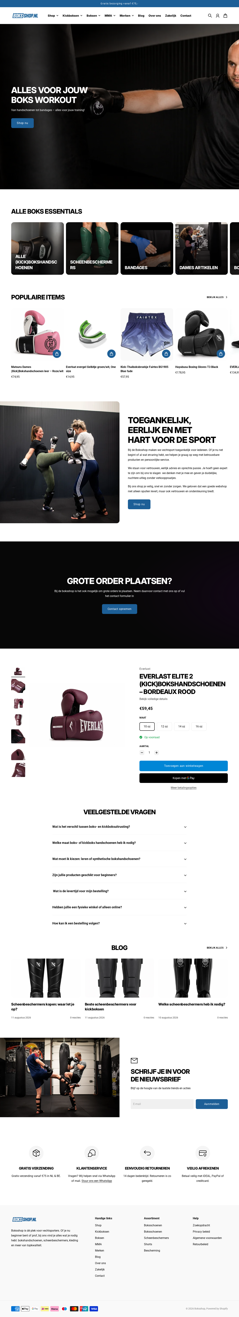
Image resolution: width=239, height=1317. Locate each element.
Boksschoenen (153, 1225)
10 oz (147, 726)
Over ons (100, 1263)
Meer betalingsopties (183, 787)
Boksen (99, 1238)
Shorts (148, 1244)
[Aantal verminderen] (141, 752)
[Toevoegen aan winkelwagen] (57, 354)
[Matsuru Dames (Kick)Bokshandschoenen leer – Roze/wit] (37, 334)
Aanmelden (211, 1104)
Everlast (144, 668)
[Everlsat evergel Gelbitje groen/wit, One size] (92, 334)
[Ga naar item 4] (18, 720)
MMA (98, 1244)
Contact (100, 1275)
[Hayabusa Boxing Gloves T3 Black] (201, 334)
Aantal (144, 746)
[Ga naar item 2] (18, 686)
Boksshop (199, 1308)
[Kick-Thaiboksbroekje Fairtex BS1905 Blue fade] (147, 334)
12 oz (164, 726)
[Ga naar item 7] (18, 770)
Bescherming (152, 1250)
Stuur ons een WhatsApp (97, 1181)
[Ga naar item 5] (18, 736)
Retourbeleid (200, 1244)
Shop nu (22, 123)
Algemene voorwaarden (207, 1238)
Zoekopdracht (201, 1225)
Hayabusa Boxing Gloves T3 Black (196, 367)
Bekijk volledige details (153, 699)
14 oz (181, 726)
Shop (98, 1225)
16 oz (199, 726)
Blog (98, 1257)
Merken (99, 1250)
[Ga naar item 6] (18, 753)
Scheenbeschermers (156, 1238)
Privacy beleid (201, 1231)
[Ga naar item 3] (18, 703)
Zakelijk (100, 1269)
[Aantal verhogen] (156, 752)
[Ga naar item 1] (18, 671)
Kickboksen (102, 1231)
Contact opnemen (120, 609)
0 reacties (75, 1017)
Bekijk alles (215, 297)
